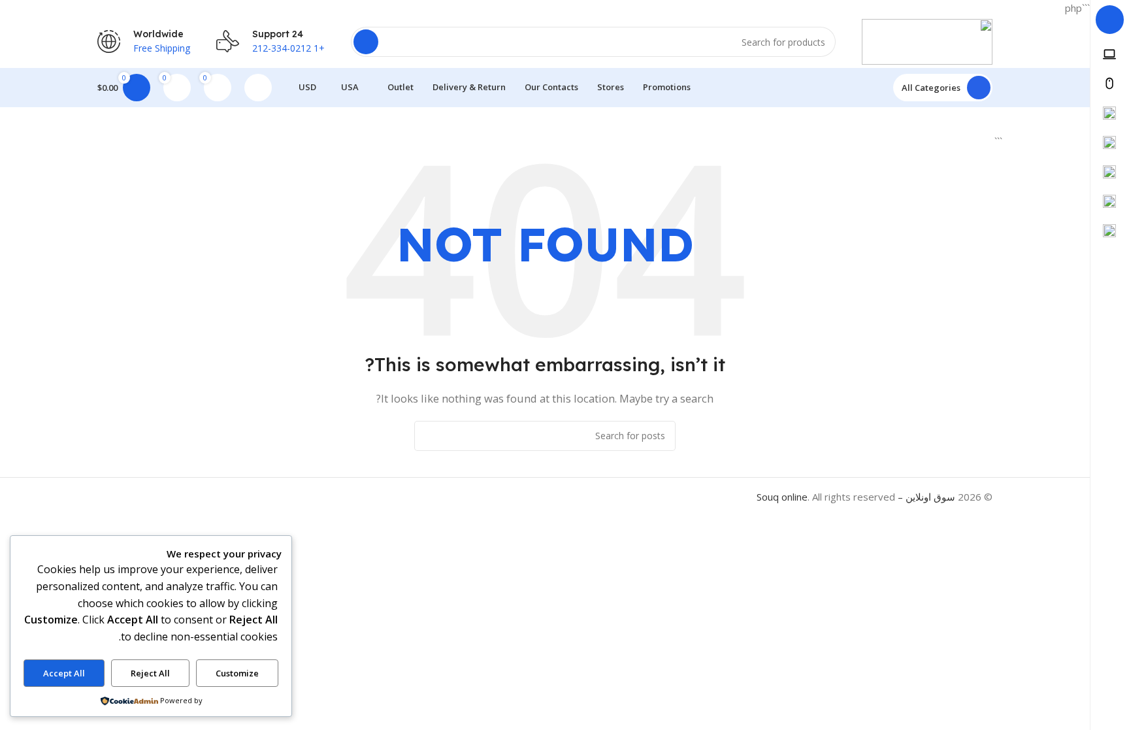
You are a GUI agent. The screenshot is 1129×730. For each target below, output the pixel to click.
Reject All (150, 673)
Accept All (64, 673)
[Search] (365, 41)
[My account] (258, 88)
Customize (237, 673)
